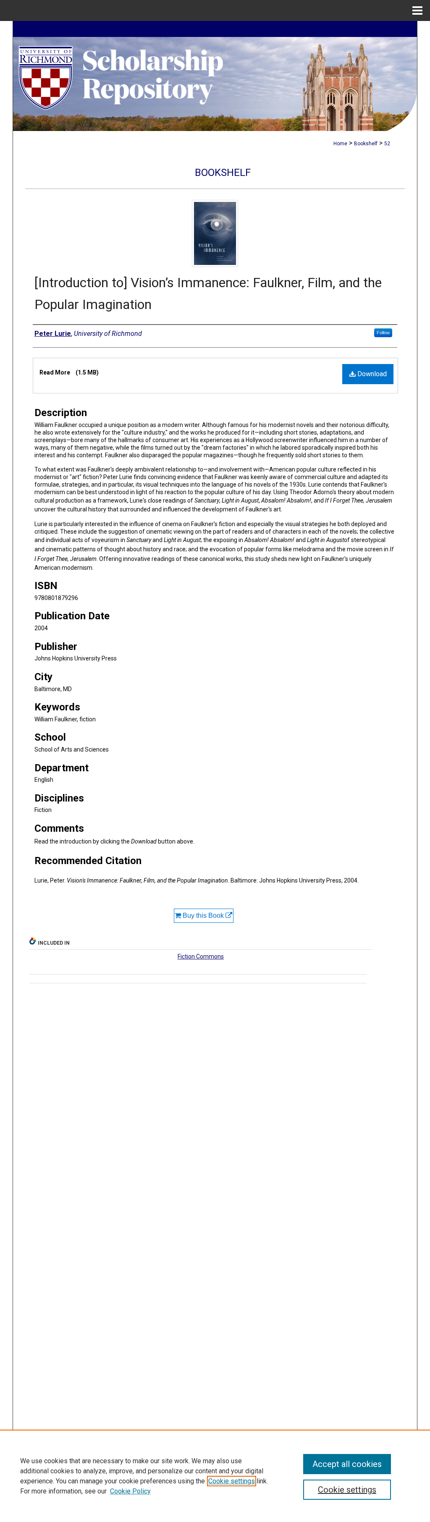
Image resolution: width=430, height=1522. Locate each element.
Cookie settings (231, 1481)
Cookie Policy (130, 1491)
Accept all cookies (347, 1464)
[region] (215, 1476)
